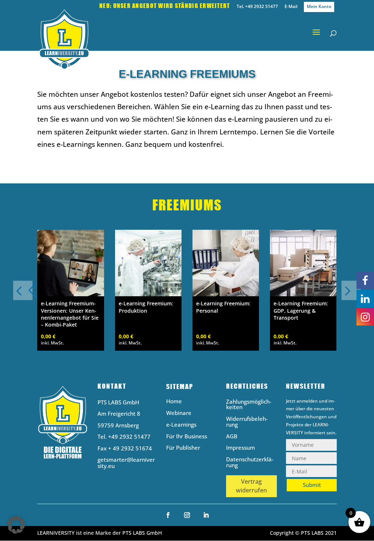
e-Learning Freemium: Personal (223, 307)
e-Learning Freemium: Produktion (146, 307)
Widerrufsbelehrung (247, 422)
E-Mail (291, 6)
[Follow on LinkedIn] (206, 515)
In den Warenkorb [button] (71, 295)
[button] (351, 290)
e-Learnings (181, 425)
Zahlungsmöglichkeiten (248, 405)
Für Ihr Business (186, 437)
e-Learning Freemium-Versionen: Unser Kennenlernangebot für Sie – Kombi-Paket (70, 314)
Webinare (178, 413)
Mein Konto (319, 6)
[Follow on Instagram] (187, 515)
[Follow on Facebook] (168, 515)
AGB (231, 437)
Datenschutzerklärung (250, 463)
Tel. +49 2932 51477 (257, 6)
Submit (312, 484)
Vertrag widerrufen (251, 485)
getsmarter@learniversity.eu (126, 462)
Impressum (240, 448)
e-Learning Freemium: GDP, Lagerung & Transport (301, 310)
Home (174, 402)
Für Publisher (183, 448)
